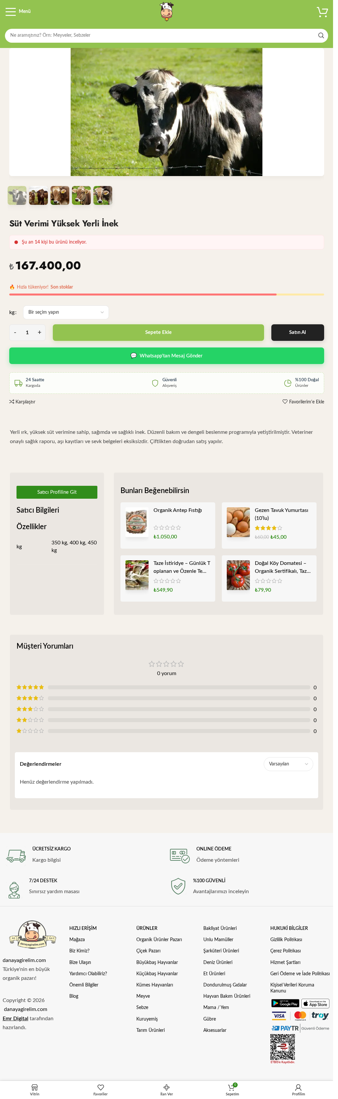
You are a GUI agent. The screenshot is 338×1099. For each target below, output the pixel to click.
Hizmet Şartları (285, 962)
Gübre (209, 1019)
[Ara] (321, 36)
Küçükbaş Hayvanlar (157, 974)
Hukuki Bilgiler (289, 928)
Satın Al (297, 332)
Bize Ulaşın (80, 962)
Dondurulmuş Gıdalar (225, 985)
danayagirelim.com (24, 960)
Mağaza (77, 940)
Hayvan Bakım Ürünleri (226, 996)
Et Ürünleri (214, 974)
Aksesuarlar (214, 1030)
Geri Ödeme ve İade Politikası (300, 974)
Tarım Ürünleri (150, 1030)
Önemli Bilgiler (83, 985)
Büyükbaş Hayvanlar (157, 962)
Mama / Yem (216, 1007)
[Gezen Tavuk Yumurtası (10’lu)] (238, 522)
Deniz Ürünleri (217, 962)
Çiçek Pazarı (148, 951)
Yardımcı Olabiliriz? (88, 974)
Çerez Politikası (285, 951)
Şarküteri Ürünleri (221, 951)
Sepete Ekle (158, 332)
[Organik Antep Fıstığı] (137, 522)
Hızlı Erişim (83, 928)
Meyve (143, 996)
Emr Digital (15, 1018)
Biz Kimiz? (79, 951)
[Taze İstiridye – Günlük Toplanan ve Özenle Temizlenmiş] (137, 575)
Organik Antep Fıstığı (177, 510)
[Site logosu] (167, 11)
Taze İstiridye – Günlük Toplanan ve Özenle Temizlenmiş (181, 568)
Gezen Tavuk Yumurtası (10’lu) (281, 514)
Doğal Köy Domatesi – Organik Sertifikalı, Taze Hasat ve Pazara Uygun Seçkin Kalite (282, 568)
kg (12, 312)
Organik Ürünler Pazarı (159, 940)
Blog (73, 996)
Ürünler (146, 928)
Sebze (142, 1007)
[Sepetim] (322, 11)
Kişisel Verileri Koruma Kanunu (292, 988)
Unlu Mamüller (218, 940)
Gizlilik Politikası (286, 940)
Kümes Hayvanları (154, 985)
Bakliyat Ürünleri (220, 928)
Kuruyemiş (147, 1019)
